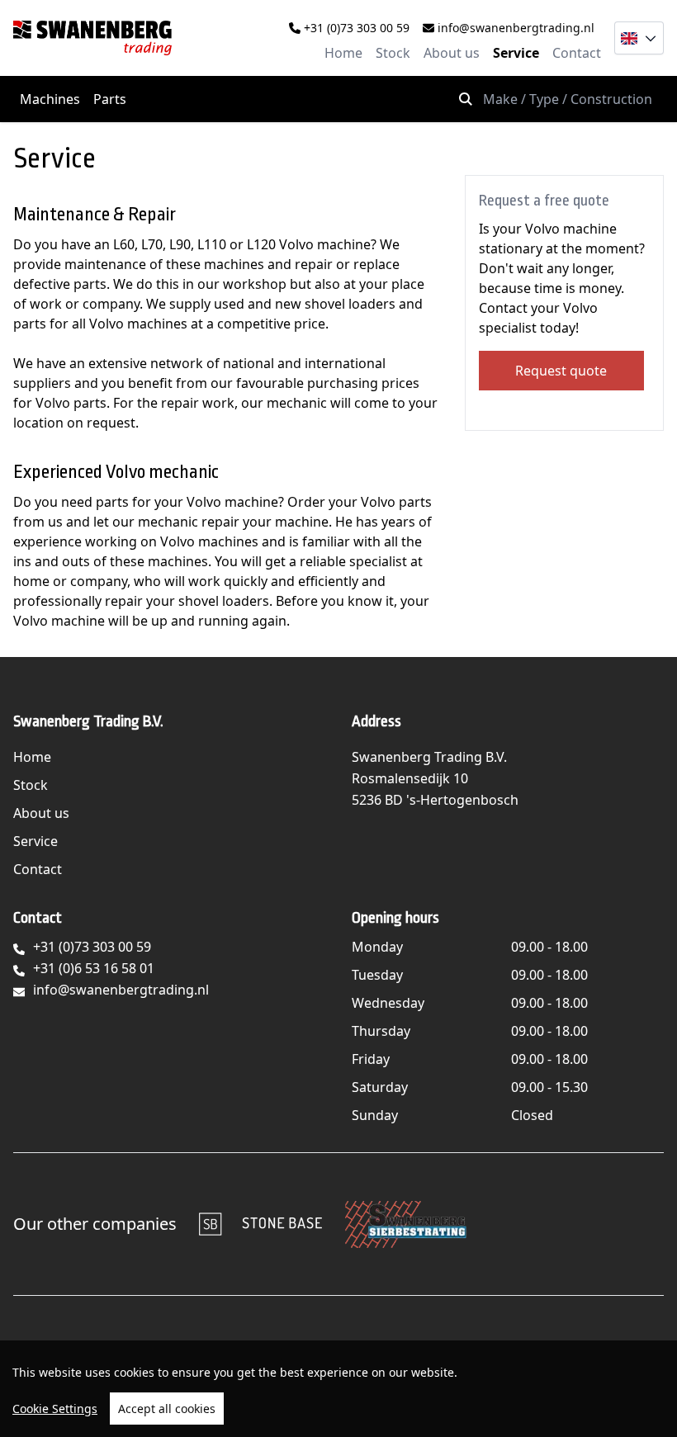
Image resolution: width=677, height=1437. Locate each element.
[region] (338, 1388)
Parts (109, 99)
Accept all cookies (166, 1408)
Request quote (561, 371)
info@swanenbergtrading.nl (514, 27)
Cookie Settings (54, 1408)
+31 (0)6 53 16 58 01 (93, 968)
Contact (576, 53)
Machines (50, 99)
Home (343, 53)
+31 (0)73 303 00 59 (355, 27)
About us (452, 53)
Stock (393, 53)
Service (516, 53)
